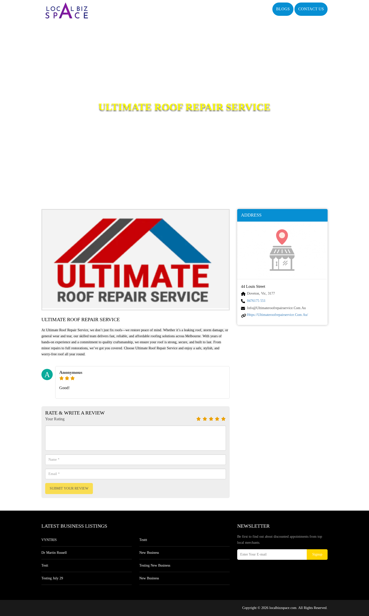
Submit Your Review (69, 488)
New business (149, 553)
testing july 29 (52, 578)
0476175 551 (256, 301)
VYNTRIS (49, 540)
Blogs (283, 9)
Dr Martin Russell (54, 553)
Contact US (311, 9)
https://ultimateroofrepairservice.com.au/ (277, 315)
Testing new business (154, 565)
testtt (143, 540)
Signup (317, 554)
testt (44, 565)
